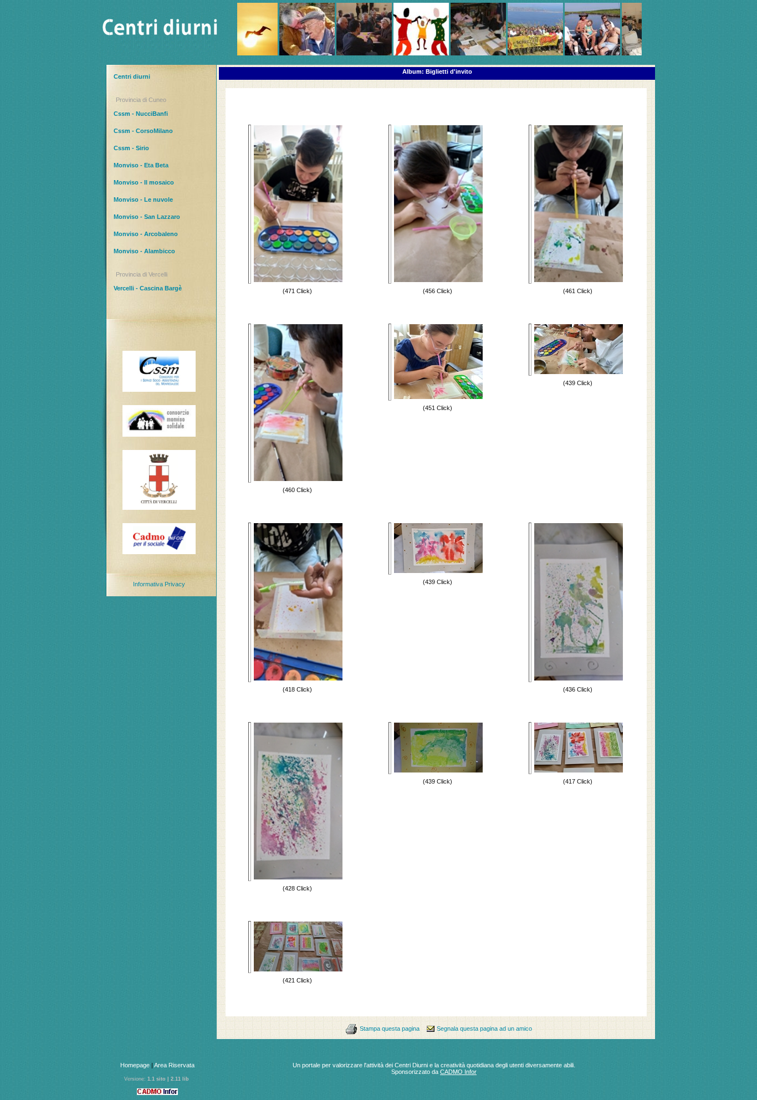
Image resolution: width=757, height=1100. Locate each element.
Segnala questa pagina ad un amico (484, 1028)
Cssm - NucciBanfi (141, 113)
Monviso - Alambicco (144, 251)
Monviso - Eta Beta (141, 165)
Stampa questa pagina (390, 1028)
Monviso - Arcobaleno (146, 234)
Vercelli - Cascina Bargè (148, 288)
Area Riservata (174, 1065)
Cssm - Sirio (131, 148)
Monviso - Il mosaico (144, 182)
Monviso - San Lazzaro (147, 216)
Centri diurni (132, 76)
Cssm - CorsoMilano (143, 130)
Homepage (135, 1065)
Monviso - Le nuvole (143, 199)
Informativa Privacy (159, 584)
